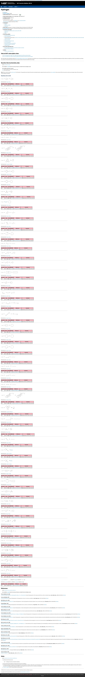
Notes (9, 64)
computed (21, 20)
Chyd (12, 85)
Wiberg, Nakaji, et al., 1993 (17, 167)
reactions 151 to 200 (36, 37)
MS (2, 70)
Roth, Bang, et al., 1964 (16, 208)
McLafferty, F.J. (7, 629)
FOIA (47, 674)
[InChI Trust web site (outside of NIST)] (20, 15)
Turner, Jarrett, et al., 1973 (17, 240)
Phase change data (8, 36)
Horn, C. (8, 649)
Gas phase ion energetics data (9, 40)
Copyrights (17, 674)
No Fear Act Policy (43, 674)
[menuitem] (1, 7)
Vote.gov (42, 675)
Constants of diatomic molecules (10, 44)
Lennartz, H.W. (14, 636)
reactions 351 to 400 (55, 37)
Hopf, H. (6, 649)
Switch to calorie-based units (9, 51)
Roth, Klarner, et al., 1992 (17, 556)
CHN (8, 164)
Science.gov (78, 674)
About (16, 6)
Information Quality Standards (66, 674)
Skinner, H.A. (3, 632)
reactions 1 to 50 (17, 37)
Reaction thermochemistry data (9, 590)
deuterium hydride (7, 25)
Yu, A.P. (23, 620)
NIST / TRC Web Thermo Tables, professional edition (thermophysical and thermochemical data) (18, 56)
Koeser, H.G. (17, 639)
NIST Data (10, 6)
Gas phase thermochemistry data (10, 35)
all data (64, 595)
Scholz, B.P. (33, 639)
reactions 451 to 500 (68, 37)
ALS (2, 69)
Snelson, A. (7, 632)
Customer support (6, 667)
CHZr (2, 579)
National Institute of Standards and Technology (8, 3)
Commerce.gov (73, 674)
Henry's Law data (7, 39)
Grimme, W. (13, 639)
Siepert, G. (10, 646)
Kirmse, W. (6, 636)
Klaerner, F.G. (7, 639)
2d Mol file (15, 20)
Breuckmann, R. (29, 639)
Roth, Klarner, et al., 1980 (17, 114)
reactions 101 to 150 (29, 37)
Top (4, 64)
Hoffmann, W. (10, 636)
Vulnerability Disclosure (36, 674)
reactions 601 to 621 (8, 38)
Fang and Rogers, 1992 (16, 134)
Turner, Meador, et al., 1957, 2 (17, 177)
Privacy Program (12, 674)
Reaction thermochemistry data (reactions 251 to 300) (13, 30)
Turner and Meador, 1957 (17, 105)
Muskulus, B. (24, 639)
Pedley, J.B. (10, 643)
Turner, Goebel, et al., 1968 (17, 85)
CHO (7, 174)
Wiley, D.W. (22, 614)
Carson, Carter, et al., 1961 (17, 537)
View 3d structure (6, 21)
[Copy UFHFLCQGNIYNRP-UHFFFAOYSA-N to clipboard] (24, 16)
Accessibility (7, 674)
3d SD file (24, 20)
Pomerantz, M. (23, 595)
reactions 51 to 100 (23, 37)
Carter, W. (6, 643)
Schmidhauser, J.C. (22, 623)
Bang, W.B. (6, 620)
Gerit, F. (10, 639)
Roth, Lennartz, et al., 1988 (18, 219)
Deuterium (6, 26)
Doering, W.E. (14, 595)
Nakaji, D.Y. (6, 610)
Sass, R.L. (12, 620)
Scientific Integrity (58, 674)
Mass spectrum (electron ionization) (10, 43)
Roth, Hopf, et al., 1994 (15, 566)
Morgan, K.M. (11, 610)
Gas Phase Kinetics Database (9, 48)
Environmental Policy (51, 674)
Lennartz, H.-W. (11, 601)
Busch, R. (20, 639)
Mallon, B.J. (10, 595)
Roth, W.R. (2, 601)
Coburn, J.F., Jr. (18, 595)
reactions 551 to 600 (81, 37)
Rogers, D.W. (6, 604)
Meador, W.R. (7, 598)
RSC (12, 585)
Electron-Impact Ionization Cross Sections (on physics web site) (14, 47)
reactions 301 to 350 (49, 37)
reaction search (13, 72)
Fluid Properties (7, 45)
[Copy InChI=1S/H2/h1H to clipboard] (17, 14)
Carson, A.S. (3, 643)
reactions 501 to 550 (74, 37)
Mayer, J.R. (18, 614)
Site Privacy (3, 674)
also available (53, 72)
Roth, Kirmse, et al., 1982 (17, 446)
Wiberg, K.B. (3, 610)
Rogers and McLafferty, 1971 (17, 259)
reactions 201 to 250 (42, 37)
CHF (11, 449)
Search (5, 6)
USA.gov (82, 674)
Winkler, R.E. (11, 607)
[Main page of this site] (1, 7)
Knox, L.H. (15, 614)
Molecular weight (6, 13)
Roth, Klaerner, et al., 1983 (17, 507)
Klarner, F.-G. (6, 601)
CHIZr (15, 579)
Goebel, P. (6, 595)
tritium (6, 23)
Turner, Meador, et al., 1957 (17, 156)
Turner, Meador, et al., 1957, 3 (18, 198)
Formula (4, 12)
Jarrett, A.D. (7, 626)
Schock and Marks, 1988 (17, 585)
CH (7, 81)
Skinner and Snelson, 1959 (17, 425)
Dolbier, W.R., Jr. (16, 623)
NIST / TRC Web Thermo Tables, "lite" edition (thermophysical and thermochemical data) (16, 55)
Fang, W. (2, 604)
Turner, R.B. (3, 595)
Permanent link (5, 28)
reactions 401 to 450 (61, 37)
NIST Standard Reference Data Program (21, 58)
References (6, 31)
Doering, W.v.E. (11, 623)
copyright (8, 66)
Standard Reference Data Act (25, 671)
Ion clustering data (7, 42)
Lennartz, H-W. (7, 623)
